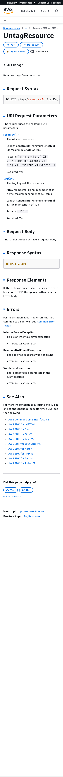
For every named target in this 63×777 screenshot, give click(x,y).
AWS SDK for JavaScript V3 (24, 443)
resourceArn (11, 134)
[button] (13, 65)
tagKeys (8, 178)
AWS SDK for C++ (19, 429)
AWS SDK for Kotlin (20, 448)
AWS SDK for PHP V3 (21, 453)
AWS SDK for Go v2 (20, 434)
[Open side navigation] (5, 19)
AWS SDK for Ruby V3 (21, 463)
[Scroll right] (48, 11)
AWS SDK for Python (20, 458)
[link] (46, 28)
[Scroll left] (18, 11)
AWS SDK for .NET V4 (21, 424)
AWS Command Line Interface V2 (28, 419)
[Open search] (57, 11)
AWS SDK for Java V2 (21, 439)
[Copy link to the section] (4, 88)
